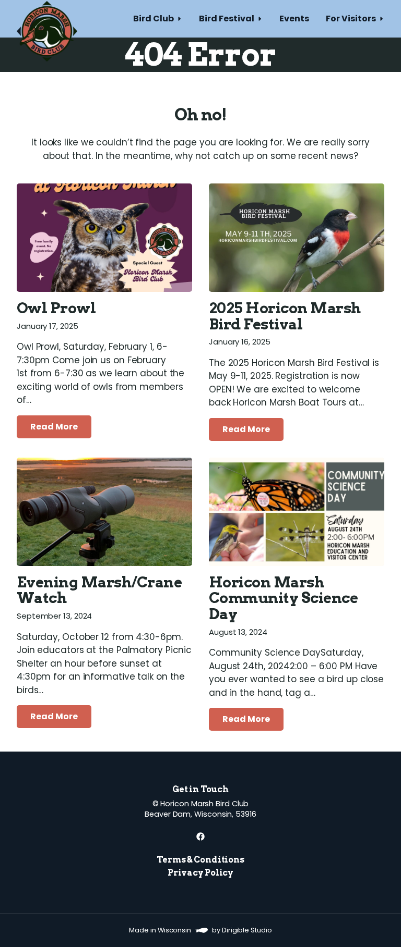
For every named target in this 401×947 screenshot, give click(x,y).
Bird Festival (226, 18)
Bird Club (153, 18)
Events (294, 18)
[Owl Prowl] (104, 237)
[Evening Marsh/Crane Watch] (104, 512)
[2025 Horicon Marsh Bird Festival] (296, 237)
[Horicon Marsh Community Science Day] (296, 512)
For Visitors (351, 18)
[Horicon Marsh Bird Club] (47, 18)
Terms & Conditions (200, 860)
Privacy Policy (200, 873)
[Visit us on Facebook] (200, 836)
